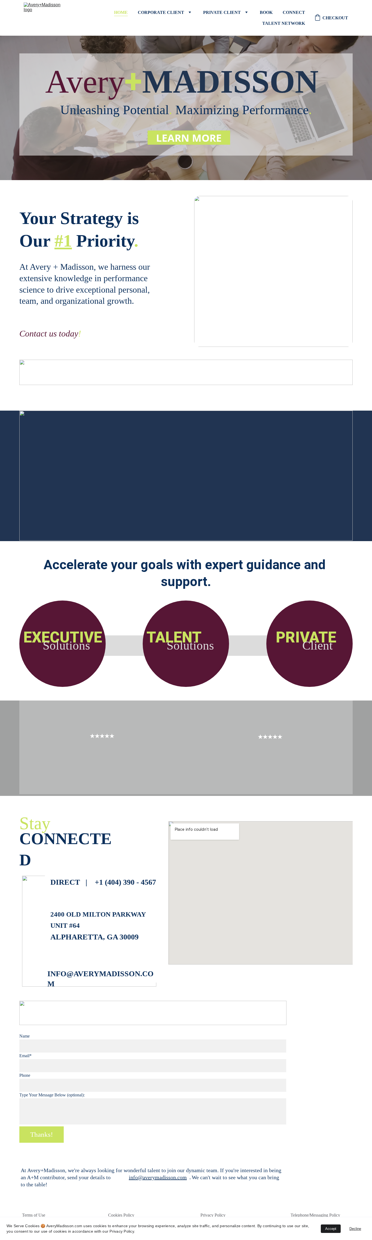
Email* (25, 1055)
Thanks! (41, 1134)
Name (24, 1036)
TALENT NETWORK (283, 23)
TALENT (174, 637)
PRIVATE (306, 637)
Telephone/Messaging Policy (315, 1215)
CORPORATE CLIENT (161, 12)
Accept (330, 1229)
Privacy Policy (212, 1215)
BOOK (266, 12)
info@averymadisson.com (158, 1177)
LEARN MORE (189, 138)
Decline (355, 1229)
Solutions (66, 645)
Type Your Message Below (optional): (52, 1095)
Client (317, 645)
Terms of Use (33, 1215)
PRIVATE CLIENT (222, 12)
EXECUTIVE (62, 637)
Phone (24, 1075)
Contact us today (48, 333)
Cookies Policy (121, 1215)
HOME (121, 12)
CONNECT (294, 12)
